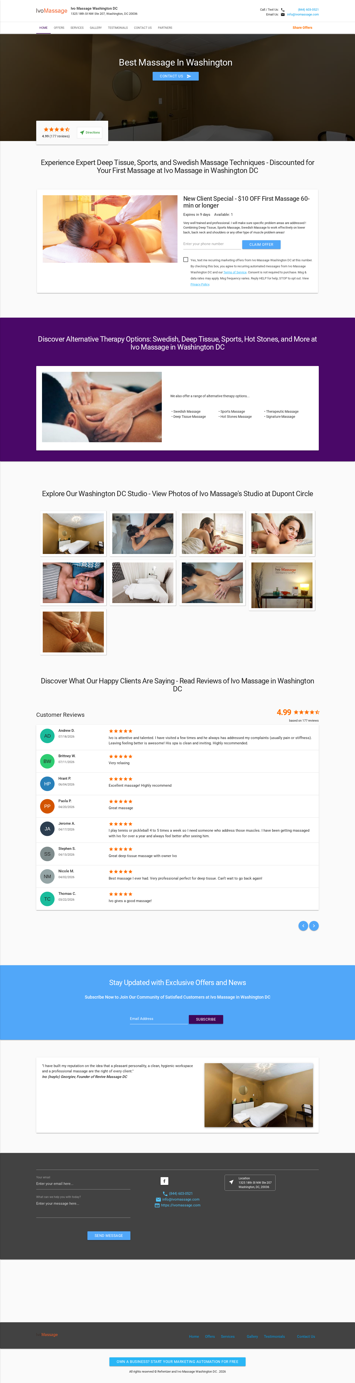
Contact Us (143, 28)
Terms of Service (235, 272)
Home (43, 28)
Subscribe (206, 1019)
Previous (29, 242)
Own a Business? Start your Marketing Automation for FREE (177, 1362)
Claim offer (261, 244)
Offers (59, 28)
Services (77, 28)
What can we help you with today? (58, 1196)
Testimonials (118, 28)
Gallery (96, 28)
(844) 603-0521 (308, 9)
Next (326, 242)
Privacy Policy (200, 284)
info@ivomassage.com (303, 14)
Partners (165, 28)
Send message (109, 1235)
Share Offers (302, 28)
